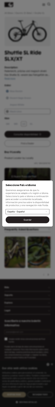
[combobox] (27, 211)
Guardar (28, 219)
